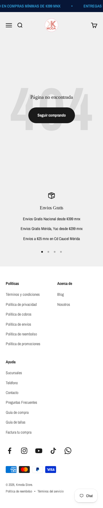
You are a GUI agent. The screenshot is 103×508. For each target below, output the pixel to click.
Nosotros (63, 304)
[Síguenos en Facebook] (9, 451)
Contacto (12, 392)
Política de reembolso (21, 334)
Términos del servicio (50, 491)
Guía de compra (17, 412)
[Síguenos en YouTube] (39, 451)
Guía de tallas (15, 422)
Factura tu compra (18, 432)
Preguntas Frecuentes (21, 402)
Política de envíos (18, 324)
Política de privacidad (21, 304)
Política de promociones (23, 343)
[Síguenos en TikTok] (53, 451)
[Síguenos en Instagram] (24, 451)
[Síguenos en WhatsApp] (68, 451)
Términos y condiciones (23, 294)
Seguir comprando (51, 115)
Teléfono (12, 382)
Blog (60, 294)
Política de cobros (18, 314)
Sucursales (14, 372)
